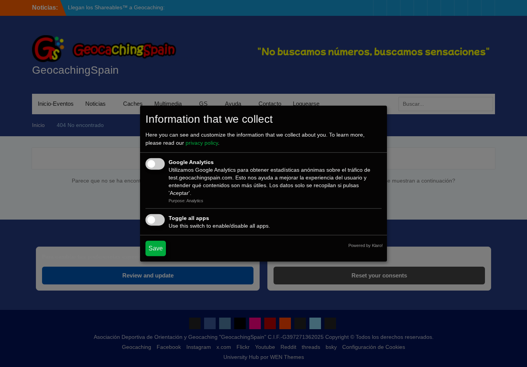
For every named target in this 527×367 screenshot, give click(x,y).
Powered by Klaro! (365, 245)
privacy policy (202, 143)
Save (156, 248)
